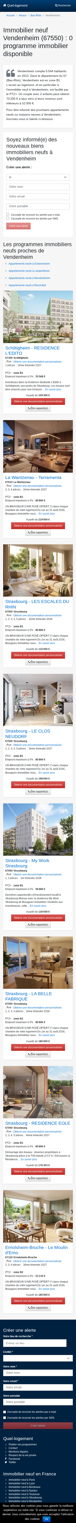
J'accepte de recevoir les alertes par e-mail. (35, 214)
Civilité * (8, 1352)
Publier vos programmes (23, 1444)
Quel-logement (17, 5)
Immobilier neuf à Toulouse (24, 1494)
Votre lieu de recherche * (18, 1336)
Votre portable (11, 1395)
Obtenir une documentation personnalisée (37, 361)
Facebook (14, 1458)
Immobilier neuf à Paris (22, 1479)
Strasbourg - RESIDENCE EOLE (37, 1123)
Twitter (12, 1462)
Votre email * (10, 1381)
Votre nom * (10, 1366)
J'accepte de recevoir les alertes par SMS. (34, 218)
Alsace (23, 15)
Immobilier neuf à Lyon (22, 1483)
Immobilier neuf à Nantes (23, 1490)
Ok (46, 1519)
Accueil (10, 15)
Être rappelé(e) (39, 408)
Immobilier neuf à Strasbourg (25, 1497)
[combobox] (34, 1342)
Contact (13, 1448)
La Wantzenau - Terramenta (33, 477)
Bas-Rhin (36, 15)
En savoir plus (53, 389)
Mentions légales (18, 1451)
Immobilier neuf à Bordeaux (24, 1487)
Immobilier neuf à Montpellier (25, 1501)
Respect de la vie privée (22, 1455)
